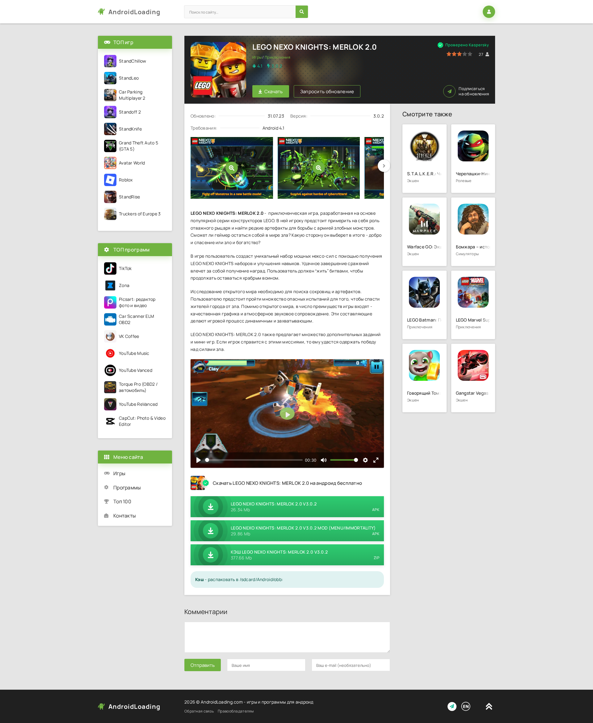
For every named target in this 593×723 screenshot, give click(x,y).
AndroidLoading (134, 12)
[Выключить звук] (324, 460)
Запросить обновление (327, 91)
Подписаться (474, 91)
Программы (127, 487)
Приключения (277, 57)
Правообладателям (236, 711)
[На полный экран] (376, 460)
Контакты (124, 515)
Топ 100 (122, 501)
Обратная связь (199, 711)
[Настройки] (365, 460)
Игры (257, 57)
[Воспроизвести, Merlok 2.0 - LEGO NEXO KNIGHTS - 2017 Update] (199, 460)
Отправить (203, 665)
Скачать (273, 91)
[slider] (254, 460)
